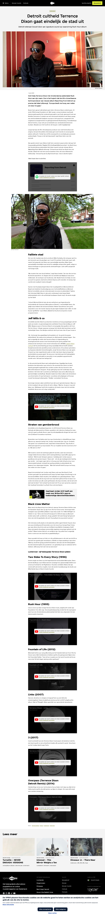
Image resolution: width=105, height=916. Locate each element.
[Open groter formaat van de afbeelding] (52, 221)
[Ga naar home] (52, 3)
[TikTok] (12, 893)
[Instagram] (6, 893)
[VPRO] (92, 890)
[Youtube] (14, 893)
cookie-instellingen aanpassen (47, 177)
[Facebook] (9, 893)
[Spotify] (4, 893)
